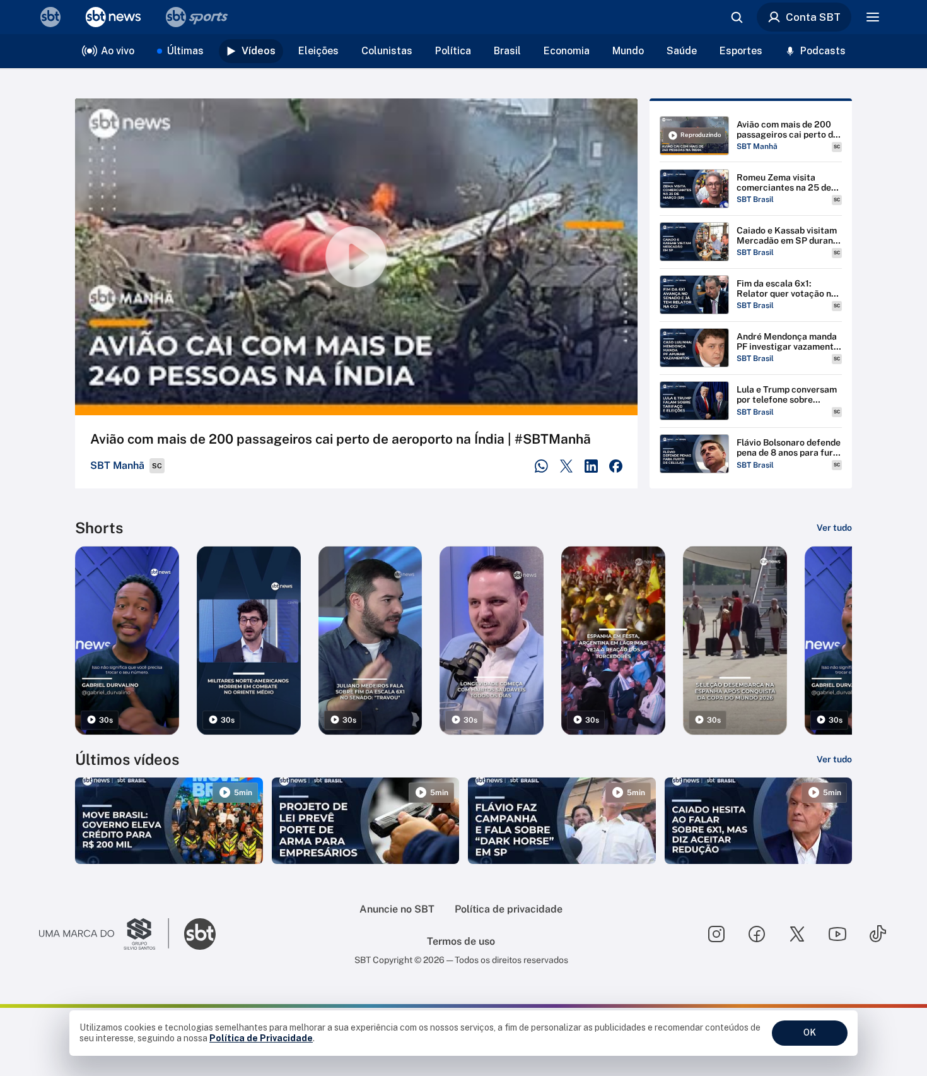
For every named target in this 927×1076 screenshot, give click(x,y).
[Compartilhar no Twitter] (566, 466)
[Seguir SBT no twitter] (797, 934)
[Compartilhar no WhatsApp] (541, 466)
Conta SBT (813, 17)
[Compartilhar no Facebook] (615, 466)
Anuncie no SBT (396, 909)
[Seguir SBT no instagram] (716, 934)
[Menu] (873, 17)
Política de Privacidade (261, 1038)
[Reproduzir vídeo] (356, 256)
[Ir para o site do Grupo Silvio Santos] (104, 934)
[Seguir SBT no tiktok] (878, 934)
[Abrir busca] (736, 17)
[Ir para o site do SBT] (200, 934)
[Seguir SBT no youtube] (837, 934)
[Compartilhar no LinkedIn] (591, 466)
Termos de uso (461, 941)
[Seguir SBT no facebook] (757, 934)
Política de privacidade (509, 909)
